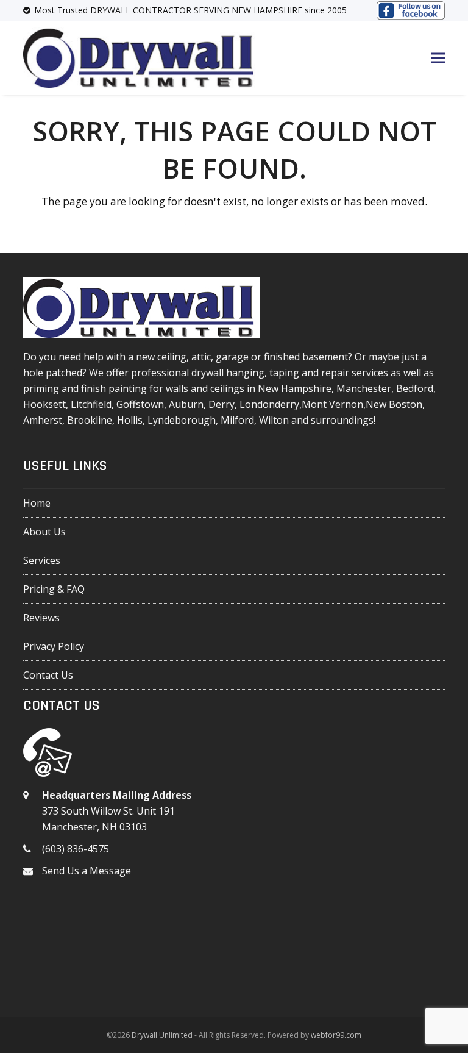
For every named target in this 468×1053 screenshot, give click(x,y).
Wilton (274, 420)
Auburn (186, 404)
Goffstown (140, 404)
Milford (237, 420)
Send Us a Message (86, 870)
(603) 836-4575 (75, 848)
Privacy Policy (53, 646)
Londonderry (269, 404)
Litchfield (91, 404)
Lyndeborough (181, 420)
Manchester (363, 388)
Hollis (130, 420)
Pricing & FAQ (54, 589)
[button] (438, 57)
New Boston (394, 404)
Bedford (414, 388)
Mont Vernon (332, 404)
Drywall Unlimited (162, 1035)
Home (37, 503)
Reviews (41, 617)
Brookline (89, 420)
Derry (221, 404)
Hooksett (44, 404)
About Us (44, 531)
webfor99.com (336, 1035)
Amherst (42, 420)
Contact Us (48, 675)
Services (41, 560)
